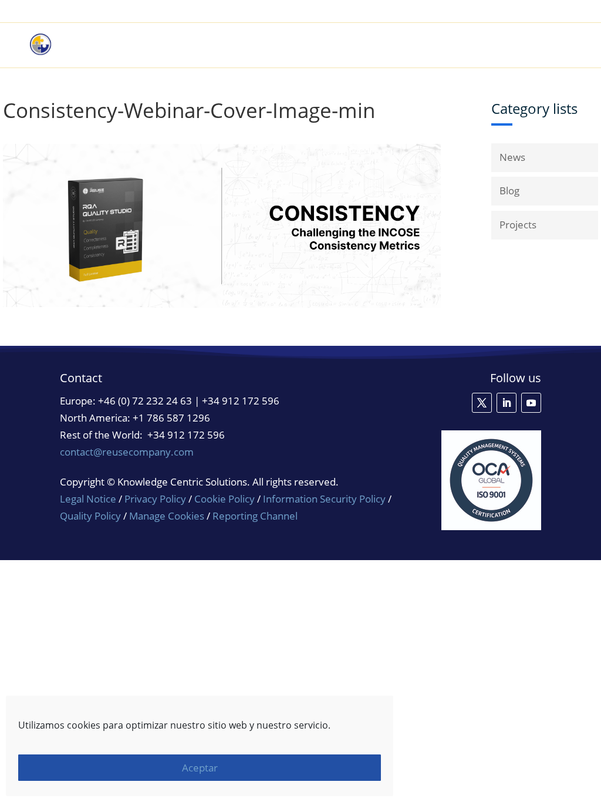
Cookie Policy (224, 499)
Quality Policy (91, 516)
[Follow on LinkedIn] (506, 403)
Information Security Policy (324, 499)
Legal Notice (88, 499)
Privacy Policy (155, 499)
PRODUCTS (334, 45)
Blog (509, 190)
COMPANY (537, 45)
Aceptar (200, 767)
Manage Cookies (166, 516)
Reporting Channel (255, 516)
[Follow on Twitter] (482, 403)
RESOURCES (468, 45)
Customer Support (529, 11)
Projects (517, 224)
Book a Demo (448, 11)
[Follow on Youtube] (531, 403)
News (512, 157)
